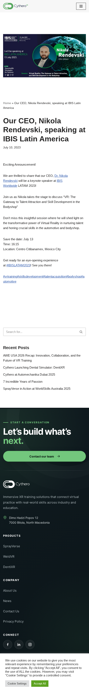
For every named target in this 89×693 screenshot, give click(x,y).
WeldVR (8, 556)
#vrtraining (10, 276)
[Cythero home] (19, 484)
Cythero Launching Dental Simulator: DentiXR (34, 367)
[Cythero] (15, 6)
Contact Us (11, 611)
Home (7, 103)
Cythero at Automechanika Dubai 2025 (29, 374)
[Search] (81, 332)
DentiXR (9, 567)
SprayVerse (11, 546)
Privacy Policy (13, 621)
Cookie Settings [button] (17, 683)
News (7, 601)
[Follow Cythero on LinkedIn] (18, 644)
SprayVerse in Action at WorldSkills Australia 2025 (36, 388)
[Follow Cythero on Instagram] (30, 644)
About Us (10, 590)
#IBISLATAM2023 (18, 265)
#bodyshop (73, 276)
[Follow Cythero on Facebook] (7, 644)
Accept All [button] (40, 683)
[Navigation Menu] (81, 6)
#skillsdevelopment (30, 276)
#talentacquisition (54, 276)
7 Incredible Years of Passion (22, 381)
